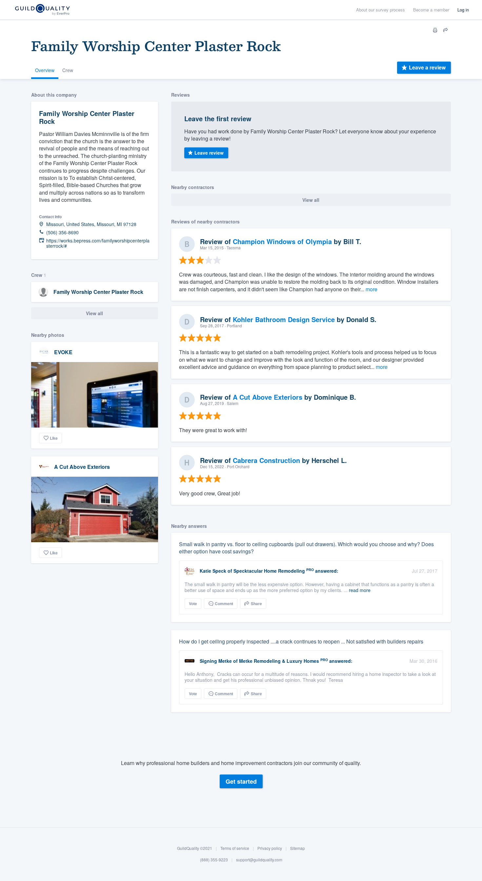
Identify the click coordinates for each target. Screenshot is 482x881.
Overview (44, 70)
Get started (241, 781)
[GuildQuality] (42, 10)
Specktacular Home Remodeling (269, 570)
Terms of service (234, 848)
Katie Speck (213, 570)
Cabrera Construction (266, 460)
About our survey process (380, 10)
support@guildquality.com (259, 860)
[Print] (435, 30)
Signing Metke (216, 661)
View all (94, 313)
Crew (67, 70)
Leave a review (427, 67)
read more (360, 590)
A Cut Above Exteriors (82, 466)
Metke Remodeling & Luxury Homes (279, 661)
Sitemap (297, 848)
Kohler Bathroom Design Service (284, 319)
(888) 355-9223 (214, 860)
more (371, 289)
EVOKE (63, 352)
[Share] (445, 30)
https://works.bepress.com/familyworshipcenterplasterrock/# (98, 243)
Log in (463, 10)
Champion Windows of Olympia (282, 241)
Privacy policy (269, 848)
